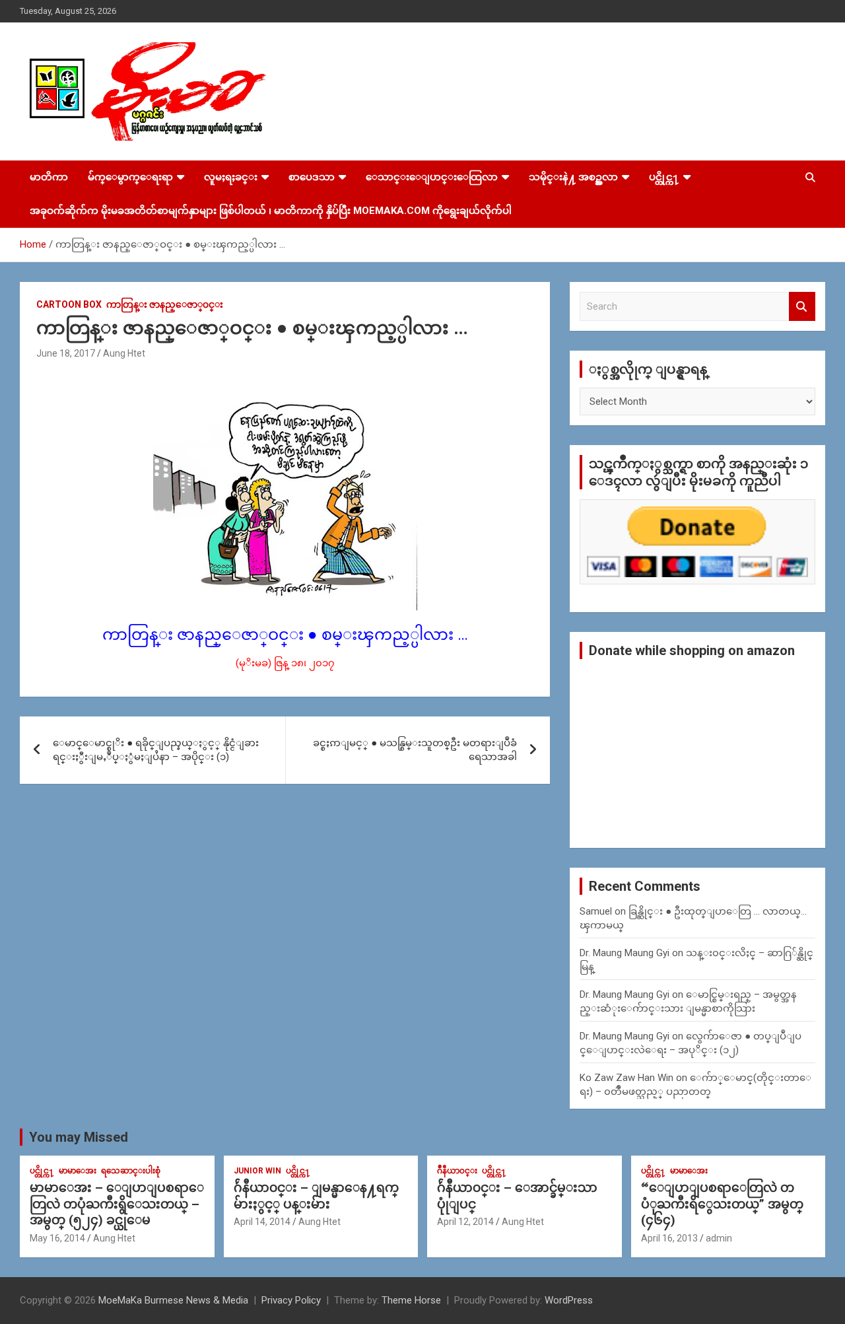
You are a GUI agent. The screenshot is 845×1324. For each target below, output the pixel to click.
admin (719, 1238)
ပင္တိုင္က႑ (664, 177)
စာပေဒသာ (311, 177)
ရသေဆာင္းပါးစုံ (130, 1170)
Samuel (596, 911)
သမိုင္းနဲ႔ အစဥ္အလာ (573, 177)
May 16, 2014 (57, 1238)
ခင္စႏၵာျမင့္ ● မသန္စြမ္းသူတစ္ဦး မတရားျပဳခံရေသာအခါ (415, 750)
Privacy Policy (291, 1300)
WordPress (569, 1300)
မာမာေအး (77, 1170)
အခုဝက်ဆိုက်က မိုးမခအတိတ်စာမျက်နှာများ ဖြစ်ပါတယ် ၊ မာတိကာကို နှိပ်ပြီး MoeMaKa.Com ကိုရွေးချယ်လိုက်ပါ (271, 211)
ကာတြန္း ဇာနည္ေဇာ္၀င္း (164, 304)
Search (802, 307)
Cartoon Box (69, 304)
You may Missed (78, 1137)
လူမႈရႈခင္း (230, 177)
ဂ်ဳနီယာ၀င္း (457, 1170)
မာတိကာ (49, 177)
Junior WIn (257, 1170)
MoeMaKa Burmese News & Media (173, 1300)
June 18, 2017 (65, 353)
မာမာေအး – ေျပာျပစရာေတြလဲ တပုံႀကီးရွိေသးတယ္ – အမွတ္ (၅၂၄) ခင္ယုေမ (117, 1204)
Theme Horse (411, 1300)
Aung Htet (124, 353)
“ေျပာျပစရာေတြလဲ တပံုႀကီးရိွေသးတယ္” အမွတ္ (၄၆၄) (722, 1204)
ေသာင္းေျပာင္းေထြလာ (432, 177)
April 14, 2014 (262, 1221)
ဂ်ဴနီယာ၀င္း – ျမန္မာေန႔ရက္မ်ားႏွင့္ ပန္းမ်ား (316, 1196)
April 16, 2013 (669, 1238)
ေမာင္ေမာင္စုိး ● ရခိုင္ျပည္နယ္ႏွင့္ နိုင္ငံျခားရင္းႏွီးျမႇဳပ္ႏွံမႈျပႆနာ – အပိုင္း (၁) (156, 750)
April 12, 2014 (465, 1221)
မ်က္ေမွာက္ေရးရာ (130, 177)
